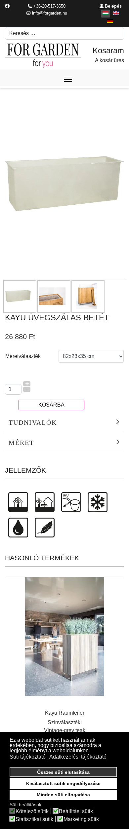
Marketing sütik (81, 819)
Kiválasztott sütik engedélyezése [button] (63, 783)
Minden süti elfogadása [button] (63, 794)
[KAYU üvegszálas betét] (64, 183)
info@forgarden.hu (49, 13)
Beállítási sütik (76, 811)
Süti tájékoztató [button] (28, 757)
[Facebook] (7, 6)
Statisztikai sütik (34, 819)
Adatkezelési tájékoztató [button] (78, 757)
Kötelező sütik (32, 811)
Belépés (113, 6)
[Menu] (68, 79)
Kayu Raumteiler (64, 713)
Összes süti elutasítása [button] (63, 772)
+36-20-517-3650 (49, 6)
